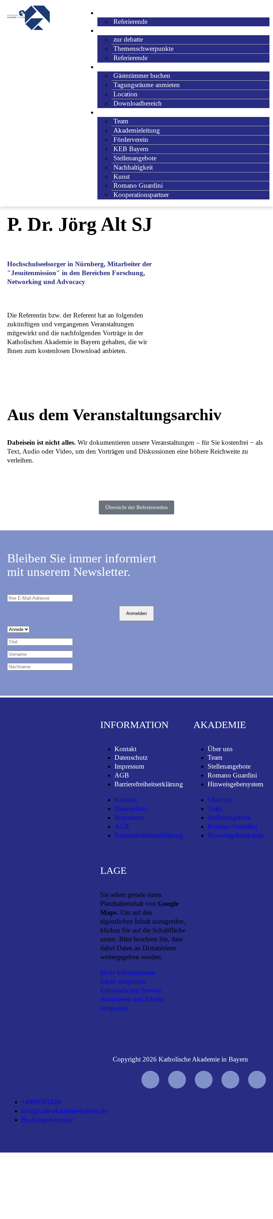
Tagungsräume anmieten (146, 85)
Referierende (130, 21)
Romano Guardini (232, 775)
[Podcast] (257, 1080)
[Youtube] (150, 1080)
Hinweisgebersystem (235, 784)
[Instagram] (204, 1080)
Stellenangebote (229, 766)
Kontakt (125, 749)
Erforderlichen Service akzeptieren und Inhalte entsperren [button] (132, 999)
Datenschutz (131, 757)
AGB (121, 775)
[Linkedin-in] (230, 1080)
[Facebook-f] (177, 1080)
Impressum (129, 766)
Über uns (220, 749)
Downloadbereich (137, 103)
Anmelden (136, 613)
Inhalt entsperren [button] (122, 981)
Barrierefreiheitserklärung (148, 784)
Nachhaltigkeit (133, 167)
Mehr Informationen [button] (127, 972)
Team (215, 757)
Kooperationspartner (141, 194)
